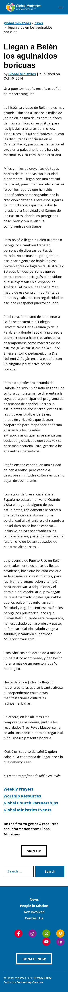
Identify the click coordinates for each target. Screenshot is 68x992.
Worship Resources (22, 796)
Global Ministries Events (27, 809)
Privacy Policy (42, 978)
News (34, 899)
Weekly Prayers (19, 789)
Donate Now (34, 959)
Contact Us (34, 918)
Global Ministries (22, 74)
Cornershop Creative (30, 982)
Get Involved (34, 912)
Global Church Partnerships (31, 802)
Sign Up (34, 851)
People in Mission (34, 905)
